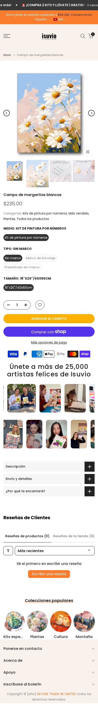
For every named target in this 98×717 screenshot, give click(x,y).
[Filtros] (8, 550)
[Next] (91, 113)
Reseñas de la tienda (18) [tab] (74, 536)
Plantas (9, 219)
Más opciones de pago (49, 342)
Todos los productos (33, 219)
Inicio (7, 54)
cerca (93, 5)
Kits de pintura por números (45, 213)
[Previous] (6, 113)
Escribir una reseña (49, 574)
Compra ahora (81, 15)
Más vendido (79, 213)
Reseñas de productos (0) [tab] (27, 536)
